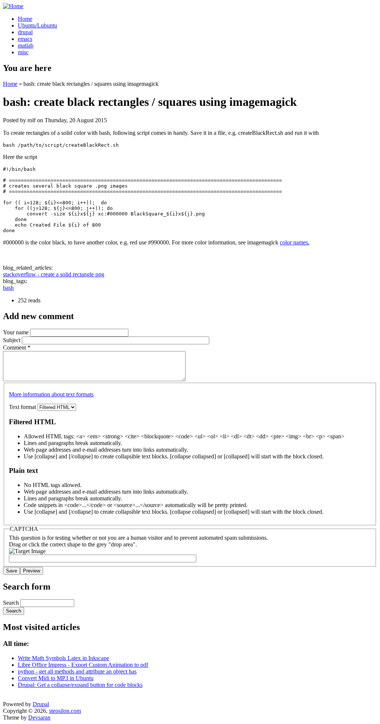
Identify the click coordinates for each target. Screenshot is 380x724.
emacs (25, 39)
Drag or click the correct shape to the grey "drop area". (73, 544)
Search (11, 603)
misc (23, 52)
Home (25, 19)
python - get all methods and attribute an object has (77, 671)
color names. (294, 242)
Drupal (41, 704)
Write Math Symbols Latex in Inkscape (63, 658)
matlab (25, 45)
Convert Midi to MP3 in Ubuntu (56, 678)
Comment (16, 347)
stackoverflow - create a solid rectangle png (53, 274)
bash (8, 288)
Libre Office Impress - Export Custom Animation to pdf (83, 665)
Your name (16, 332)
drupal (25, 32)
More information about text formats (51, 394)
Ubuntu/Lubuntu (37, 25)
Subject (12, 340)
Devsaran (39, 717)
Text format (23, 407)
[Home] (13, 6)
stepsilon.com (65, 711)
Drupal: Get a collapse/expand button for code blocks (80, 685)
